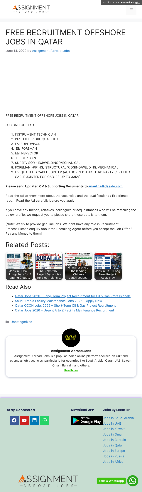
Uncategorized (21, 322)
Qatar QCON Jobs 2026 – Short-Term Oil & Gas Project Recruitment (65, 305)
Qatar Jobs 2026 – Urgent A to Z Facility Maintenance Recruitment (64, 310)
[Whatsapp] (44, 420)
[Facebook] (14, 420)
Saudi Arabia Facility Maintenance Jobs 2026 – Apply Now (58, 301)
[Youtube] (24, 420)
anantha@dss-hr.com (105, 186)
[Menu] (131, 9)
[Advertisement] (71, 86)
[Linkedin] (34, 420)
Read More (71, 370)
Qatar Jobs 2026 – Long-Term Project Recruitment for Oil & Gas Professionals (73, 296)
